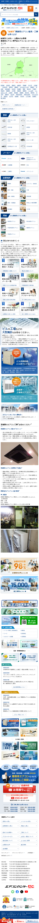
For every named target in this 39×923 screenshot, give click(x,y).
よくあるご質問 (25, 840)
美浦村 (16, 96)
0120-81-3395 (31, 809)
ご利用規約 (30, 852)
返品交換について (7, 840)
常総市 (2, 91)
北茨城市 (7, 89)
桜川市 (29, 89)
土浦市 (10, 93)
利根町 (21, 93)
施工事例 (23, 844)
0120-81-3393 (31, 807)
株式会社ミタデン (6, 855)
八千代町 (28, 96)
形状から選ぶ (6, 821)
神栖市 (32, 87)
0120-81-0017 (14, 807)
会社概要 (5, 849)
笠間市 (11, 87)
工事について (24, 832)
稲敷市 (19, 85)
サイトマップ (5, 852)
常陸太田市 (19, 94)
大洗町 (35, 85)
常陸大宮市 (27, 94)
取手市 (27, 93)
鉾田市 (5, 96)
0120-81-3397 (31, 811)
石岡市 (8, 85)
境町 (24, 89)
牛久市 (30, 85)
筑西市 (24, 91)
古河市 (13, 89)
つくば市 (30, 91)
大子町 (13, 91)
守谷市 (22, 96)
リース (5, 633)
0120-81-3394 (14, 809)
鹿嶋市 (16, 87)
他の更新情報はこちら (19, 687)
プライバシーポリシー (17, 852)
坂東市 (7, 94)
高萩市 (19, 91)
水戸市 (11, 96)
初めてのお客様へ (7, 832)
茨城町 (24, 85)
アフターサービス (7, 836)
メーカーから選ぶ (26, 821)
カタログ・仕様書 (8, 636)
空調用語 (23, 636)
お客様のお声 (6, 844)
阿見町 (2, 85)
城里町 (8, 91)
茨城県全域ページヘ (20, 105)
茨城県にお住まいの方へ (12, 27)
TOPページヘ (6, 105)
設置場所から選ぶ (7, 826)
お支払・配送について (27, 836)
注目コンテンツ (31, 921)
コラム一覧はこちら (19, 714)
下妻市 (34, 89)
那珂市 (32, 93)
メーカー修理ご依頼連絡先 (11, 630)
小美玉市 (4, 87)
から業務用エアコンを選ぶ (14, 115)
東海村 (16, 93)
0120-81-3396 (14, 811)
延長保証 (23, 633)
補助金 (23, 630)
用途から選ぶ (24, 826)
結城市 (34, 96)
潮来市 (13, 85)
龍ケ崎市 (3, 98)
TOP (3, 27)
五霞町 (19, 89)
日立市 (12, 94)
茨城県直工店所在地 (7, 109)
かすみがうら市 (24, 87)
